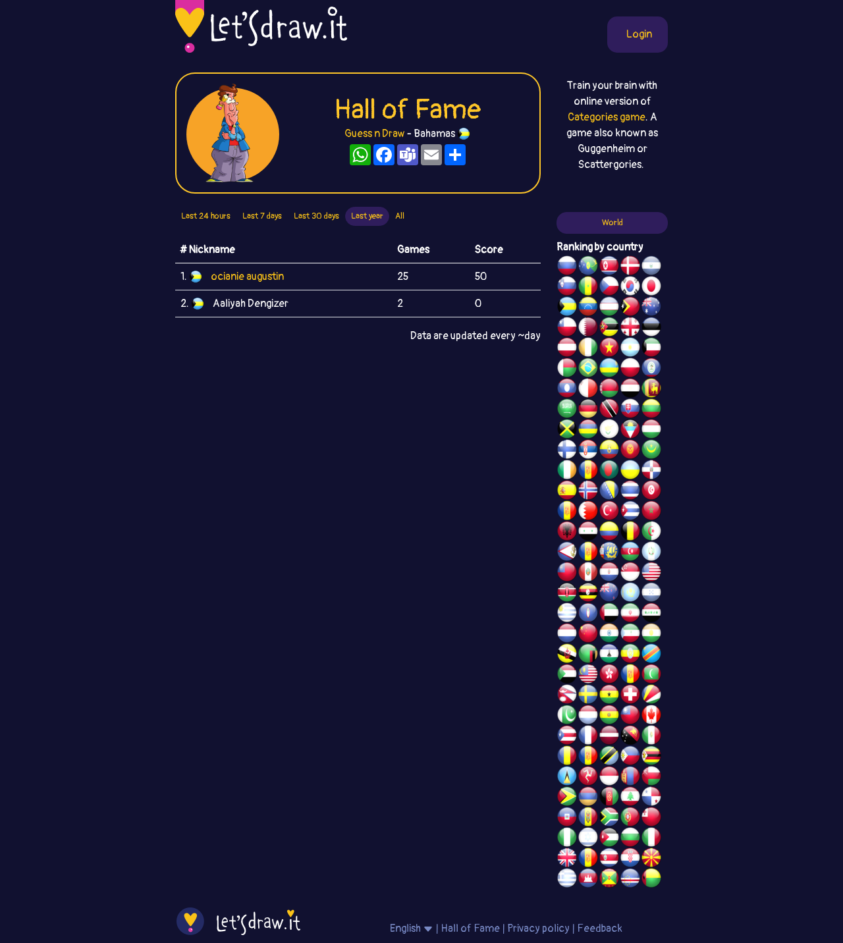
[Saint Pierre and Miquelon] (609, 553)
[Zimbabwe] (651, 757)
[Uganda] (588, 594)
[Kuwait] (651, 349)
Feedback (599, 928)
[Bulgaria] (630, 839)
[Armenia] (588, 798)
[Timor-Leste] (630, 308)
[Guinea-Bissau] (651, 879)
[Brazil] (588, 369)
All (399, 216)
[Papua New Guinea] (630, 736)
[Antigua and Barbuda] (630, 430)
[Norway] (588, 491)
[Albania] (567, 532)
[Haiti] (567, 818)
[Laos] (567, 389)
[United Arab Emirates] (609, 614)
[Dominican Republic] (651, 471)
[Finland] (567, 451)
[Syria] (588, 532)
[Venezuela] (588, 308)
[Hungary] (651, 430)
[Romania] (567, 757)
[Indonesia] (609, 777)
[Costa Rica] (609, 859)
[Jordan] (609, 839)
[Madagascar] (567, 369)
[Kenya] (567, 594)
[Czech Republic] (609, 287)
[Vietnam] (609, 349)
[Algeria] (651, 532)
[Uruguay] (567, 614)
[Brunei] (567, 655)
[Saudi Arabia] (567, 410)
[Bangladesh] (609, 471)
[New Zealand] (609, 594)
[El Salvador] (651, 267)
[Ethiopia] (630, 655)
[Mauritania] (651, 451)
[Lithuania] (651, 410)
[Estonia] (651, 328)
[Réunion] (588, 471)
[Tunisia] (651, 491)
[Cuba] (630, 512)
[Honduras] (651, 594)
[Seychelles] (651, 696)
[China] (588, 634)
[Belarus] (609, 389)
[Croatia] (630, 859)
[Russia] (567, 267)
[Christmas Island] (588, 267)
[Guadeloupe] (588, 859)
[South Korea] (630, 287)
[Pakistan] (567, 716)
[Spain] (567, 491)
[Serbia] (588, 451)
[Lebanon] (630, 798)
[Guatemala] (651, 553)
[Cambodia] (588, 879)
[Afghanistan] (609, 798)
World (612, 222)
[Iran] (630, 614)
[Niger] (651, 634)
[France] (588, 736)
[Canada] (651, 716)
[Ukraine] (630, 471)
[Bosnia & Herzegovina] (609, 491)
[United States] (651, 573)
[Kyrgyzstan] (630, 451)
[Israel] (588, 839)
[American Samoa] (567, 553)
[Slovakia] (630, 410)
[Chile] (567, 328)
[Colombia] (609, 532)
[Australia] (651, 308)
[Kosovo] (630, 675)
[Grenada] (609, 879)
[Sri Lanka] (651, 389)
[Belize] (651, 369)
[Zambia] (588, 655)
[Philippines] (630, 757)
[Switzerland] (630, 696)
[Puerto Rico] (567, 736)
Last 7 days (262, 216)
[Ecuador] (609, 451)
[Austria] (567, 349)
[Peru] (588, 573)
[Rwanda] (609, 369)
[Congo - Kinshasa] (651, 655)
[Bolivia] (609, 716)
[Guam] (588, 614)
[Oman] (651, 777)
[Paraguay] (609, 573)
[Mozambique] (609, 328)
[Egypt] (630, 389)
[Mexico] (651, 736)
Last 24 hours (206, 216)
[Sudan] (567, 675)
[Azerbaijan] (630, 553)
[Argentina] (630, 349)
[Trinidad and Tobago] (609, 410)
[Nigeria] (567, 839)
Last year (367, 216)
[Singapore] (630, 573)
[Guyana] (567, 798)
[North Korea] (609, 267)
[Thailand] (630, 491)
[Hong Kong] (609, 675)
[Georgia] (630, 328)
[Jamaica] (567, 430)
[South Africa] (609, 818)
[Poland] (630, 369)
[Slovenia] (567, 287)
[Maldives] (651, 675)
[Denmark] (630, 267)
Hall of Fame (470, 928)
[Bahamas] (567, 308)
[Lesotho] (609, 655)
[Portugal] (630, 818)
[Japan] (651, 287)
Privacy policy (538, 928)
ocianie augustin (247, 276)
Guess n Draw (374, 133)
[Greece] (567, 879)
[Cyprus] (609, 430)
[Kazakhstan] (630, 594)
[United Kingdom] (567, 859)
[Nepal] (567, 696)
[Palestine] (567, 512)
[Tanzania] (609, 757)
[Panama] (651, 798)
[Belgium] (630, 532)
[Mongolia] (630, 777)
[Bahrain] (588, 512)
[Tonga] (651, 818)
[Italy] (651, 839)
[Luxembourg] (588, 716)
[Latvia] (609, 736)
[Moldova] (588, 818)
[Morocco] (651, 512)
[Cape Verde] (630, 879)
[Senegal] (588, 287)
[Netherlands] (567, 634)
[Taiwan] (630, 716)
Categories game (606, 117)
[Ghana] (609, 696)
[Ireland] (567, 471)
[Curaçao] (588, 757)
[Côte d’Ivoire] (588, 349)
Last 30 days (316, 216)
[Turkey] (609, 512)
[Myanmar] (567, 573)
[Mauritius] (588, 430)
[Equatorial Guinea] (630, 634)
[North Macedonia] (651, 859)
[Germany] (588, 410)
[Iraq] (651, 614)
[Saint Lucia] (567, 777)
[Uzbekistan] (609, 308)
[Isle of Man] (588, 777)
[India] (609, 634)
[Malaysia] (588, 675)
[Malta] (588, 389)
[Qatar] (588, 328)
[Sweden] (588, 696)
